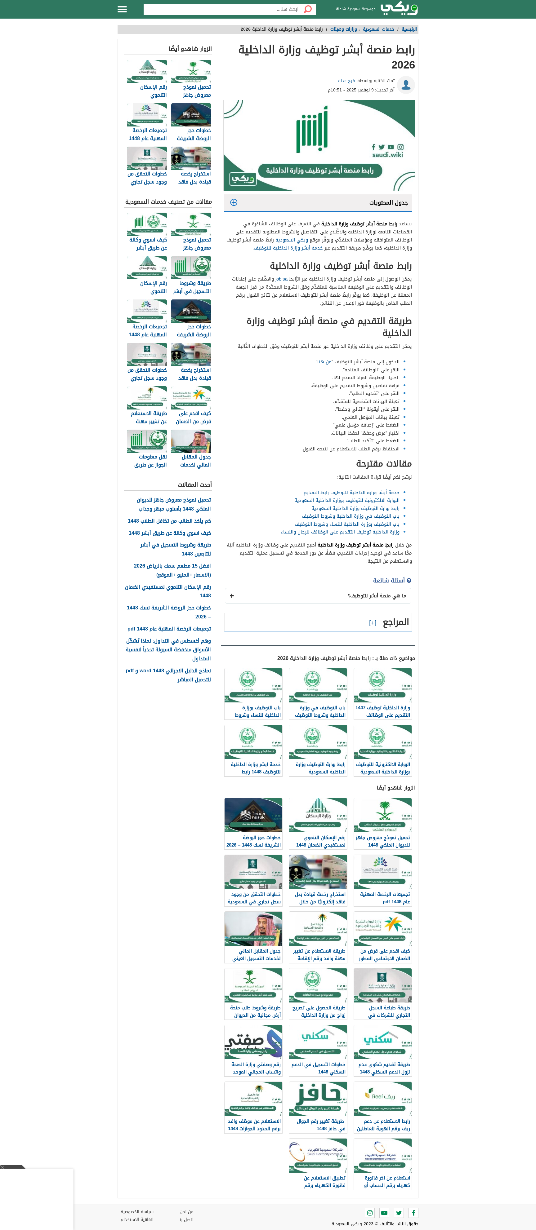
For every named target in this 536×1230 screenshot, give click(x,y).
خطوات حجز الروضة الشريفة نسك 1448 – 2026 (169, 613)
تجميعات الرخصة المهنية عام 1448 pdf (169, 629)
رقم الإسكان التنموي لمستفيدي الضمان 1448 (168, 592)
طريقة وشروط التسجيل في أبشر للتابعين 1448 (176, 550)
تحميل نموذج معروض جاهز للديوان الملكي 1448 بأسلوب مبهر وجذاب (174, 505)
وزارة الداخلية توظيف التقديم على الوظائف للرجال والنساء (340, 532)
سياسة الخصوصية (137, 1212)
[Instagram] (370, 1213)
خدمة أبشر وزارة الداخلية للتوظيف (288, 248)
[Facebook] (413, 1213)
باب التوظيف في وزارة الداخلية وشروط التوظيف (350, 516)
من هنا (324, 361)
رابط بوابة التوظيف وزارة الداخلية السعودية (355, 508)
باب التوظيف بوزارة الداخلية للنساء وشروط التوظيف (347, 524)
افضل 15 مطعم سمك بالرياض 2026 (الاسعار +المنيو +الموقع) (172, 571)
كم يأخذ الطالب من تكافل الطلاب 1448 (169, 521)
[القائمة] (122, 9)
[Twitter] (399, 1213)
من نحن (187, 1212)
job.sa (281, 279)
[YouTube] (384, 1213)
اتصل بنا (186, 1219)
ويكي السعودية (291, 240)
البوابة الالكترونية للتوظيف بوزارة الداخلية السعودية (347, 500)
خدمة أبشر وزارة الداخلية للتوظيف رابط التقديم (352, 492)
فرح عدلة (346, 81)
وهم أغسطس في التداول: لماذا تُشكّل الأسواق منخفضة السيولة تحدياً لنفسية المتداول (168, 650)
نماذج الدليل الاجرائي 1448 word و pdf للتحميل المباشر (168, 675)
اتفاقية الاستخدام (137, 1219)
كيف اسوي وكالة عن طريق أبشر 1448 (170, 533)
